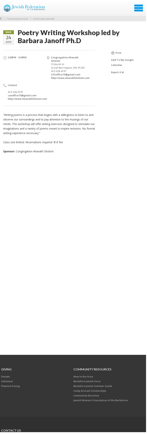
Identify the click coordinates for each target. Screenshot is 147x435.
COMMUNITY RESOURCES (92, 369)
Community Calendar (44, 18)
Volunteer (7, 381)
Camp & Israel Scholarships (89, 390)
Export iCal (117, 72)
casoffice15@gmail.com (22, 95)
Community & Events (17, 18)
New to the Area (83, 376)
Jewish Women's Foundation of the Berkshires (100, 400)
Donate (5, 376)
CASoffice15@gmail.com (65, 74)
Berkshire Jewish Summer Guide (92, 386)
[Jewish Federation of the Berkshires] (24, 9)
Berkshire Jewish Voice (87, 381)
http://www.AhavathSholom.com (27, 98)
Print (118, 53)
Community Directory (86, 395)
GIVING (6, 369)
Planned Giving (10, 386)
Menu (138, 8)
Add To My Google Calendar (122, 62)
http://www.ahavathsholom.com (70, 78)
